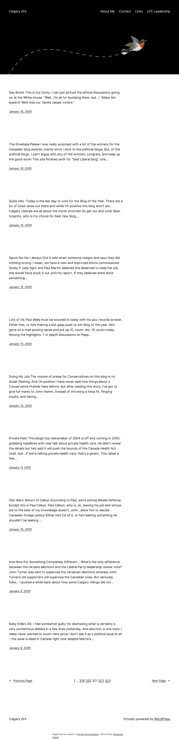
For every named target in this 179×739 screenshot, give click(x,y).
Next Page (161, 680)
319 (82, 681)
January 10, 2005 (20, 529)
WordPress (162, 719)
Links (139, 11)
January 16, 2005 (20, 168)
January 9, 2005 (20, 591)
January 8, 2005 (20, 648)
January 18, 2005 (20, 111)
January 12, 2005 (20, 405)
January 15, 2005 (20, 225)
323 (108, 681)
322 (101, 681)
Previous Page (20, 680)
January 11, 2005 (20, 467)
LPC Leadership (158, 11)
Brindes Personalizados (88, 734)
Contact (125, 11)
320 (88, 681)
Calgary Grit (18, 11)
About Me (107, 11)
